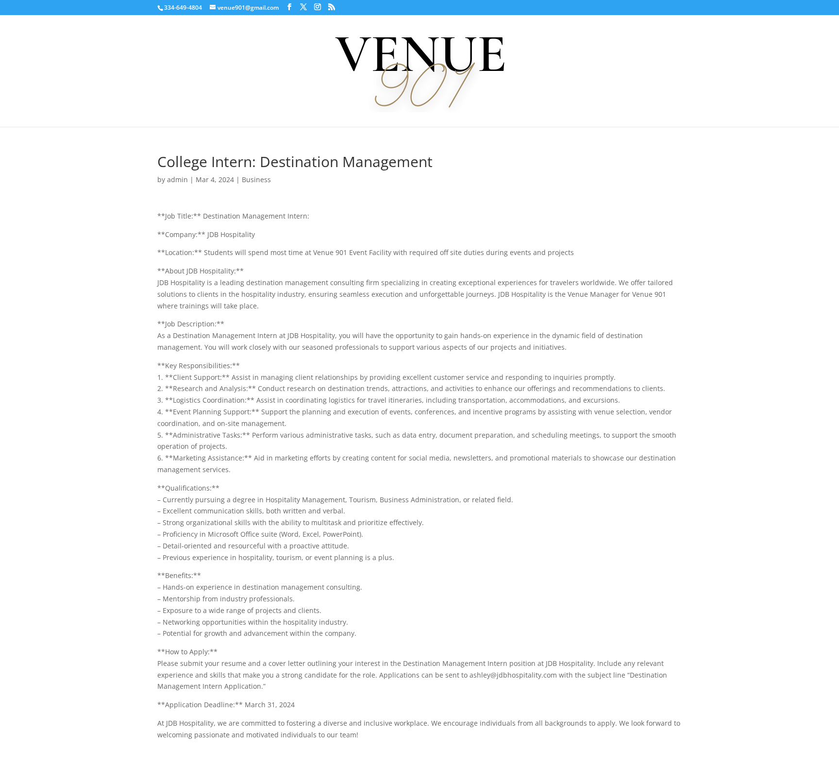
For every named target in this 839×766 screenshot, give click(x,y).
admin (177, 179)
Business (256, 179)
